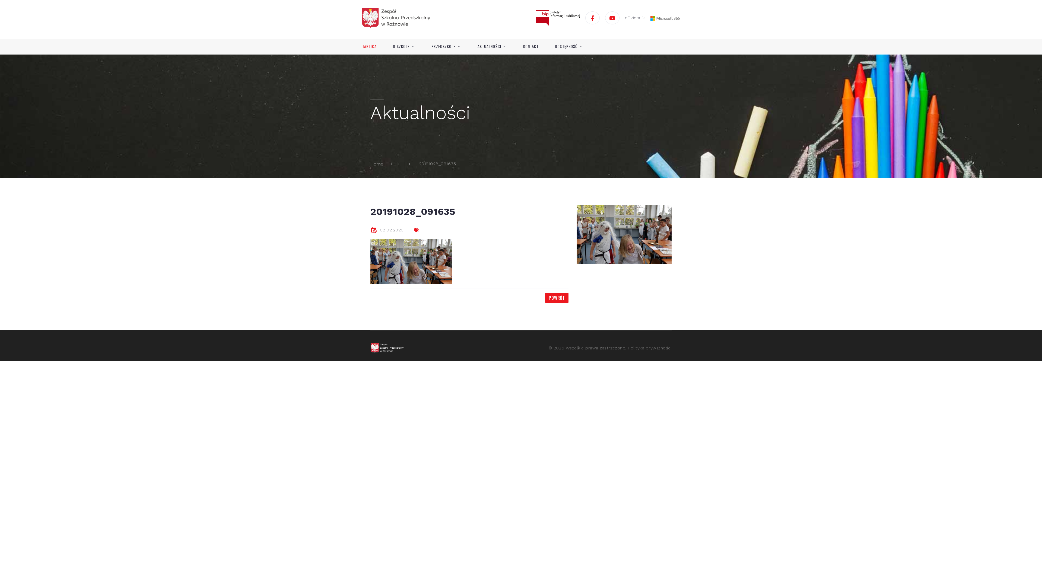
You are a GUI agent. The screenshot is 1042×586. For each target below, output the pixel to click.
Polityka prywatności (650, 348)
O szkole (401, 46)
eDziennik (635, 17)
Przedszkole (443, 46)
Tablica (369, 46)
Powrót (557, 298)
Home (376, 164)
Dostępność (566, 46)
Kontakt (531, 46)
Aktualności (489, 46)
